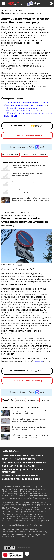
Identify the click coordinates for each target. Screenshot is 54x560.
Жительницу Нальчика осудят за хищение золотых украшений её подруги (28, 420)
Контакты (29, 466)
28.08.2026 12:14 (8, 212)
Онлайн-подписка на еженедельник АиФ (24, 462)
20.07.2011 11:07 (7, 10)
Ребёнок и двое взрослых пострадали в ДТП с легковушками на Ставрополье (30, 436)
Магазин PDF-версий (24, 459)
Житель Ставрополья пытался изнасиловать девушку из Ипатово (22, 109)
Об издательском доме (15, 455)
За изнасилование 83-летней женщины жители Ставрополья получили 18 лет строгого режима (31, 199)
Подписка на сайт (12, 466)
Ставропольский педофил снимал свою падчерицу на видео (27, 175)
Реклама (6, 459)
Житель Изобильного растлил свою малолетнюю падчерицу (26, 191)
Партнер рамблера (24, 547)
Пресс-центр (36, 455)
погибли (38, 361)
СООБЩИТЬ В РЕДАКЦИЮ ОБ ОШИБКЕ (21, 479)
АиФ (20, 264)
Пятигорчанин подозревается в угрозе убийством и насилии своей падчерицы (26, 104)
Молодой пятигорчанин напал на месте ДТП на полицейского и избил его (30, 412)
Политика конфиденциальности (20, 475)
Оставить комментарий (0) (27, 135)
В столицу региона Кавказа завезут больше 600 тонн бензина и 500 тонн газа (30, 428)
